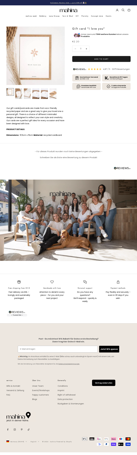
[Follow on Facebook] (7, 429)
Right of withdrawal (66, 394)
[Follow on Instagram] (14, 429)
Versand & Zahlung (15, 390)
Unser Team (38, 386)
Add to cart (101, 59)
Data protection (65, 399)
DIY (77, 16)
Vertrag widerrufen (103, 383)
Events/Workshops (41, 390)
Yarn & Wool (67, 16)
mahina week (31, 16)
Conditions (63, 386)
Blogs (34, 399)
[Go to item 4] (36, 93)
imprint (61, 390)
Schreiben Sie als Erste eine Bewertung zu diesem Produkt (68, 157)
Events (108, 16)
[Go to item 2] (18, 93)
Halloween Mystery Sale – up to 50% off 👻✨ (68, 3)
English (34, 442)
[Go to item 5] (44, 93)
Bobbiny (42, 16)
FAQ (8, 394)
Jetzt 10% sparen (109, 349)
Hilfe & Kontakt (13, 386)
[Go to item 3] (27, 93)
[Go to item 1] (10, 92)
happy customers (40, 394)
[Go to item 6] (53, 93)
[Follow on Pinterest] (21, 429)
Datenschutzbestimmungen (68, 364)
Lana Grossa (54, 16)
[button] (68, 157)
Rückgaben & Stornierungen (71, 403)
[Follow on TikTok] (28, 429)
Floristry (84, 16)
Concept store (97, 16)
